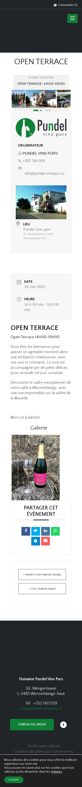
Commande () (68, 5)
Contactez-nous (32, 724)
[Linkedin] (45, 531)
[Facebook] (63, 724)
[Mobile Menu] (72, 18)
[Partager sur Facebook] (25, 531)
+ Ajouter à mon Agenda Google (42, 574)
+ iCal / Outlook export (42, 588)
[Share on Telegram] (35, 541)
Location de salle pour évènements (43, 751)
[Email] (45, 541)
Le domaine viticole (44, 746)
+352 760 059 (34, 161)
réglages (56, 771)
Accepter (14, 779)
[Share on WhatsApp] (55, 531)
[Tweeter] (35, 531)
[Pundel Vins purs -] (21, 31)
